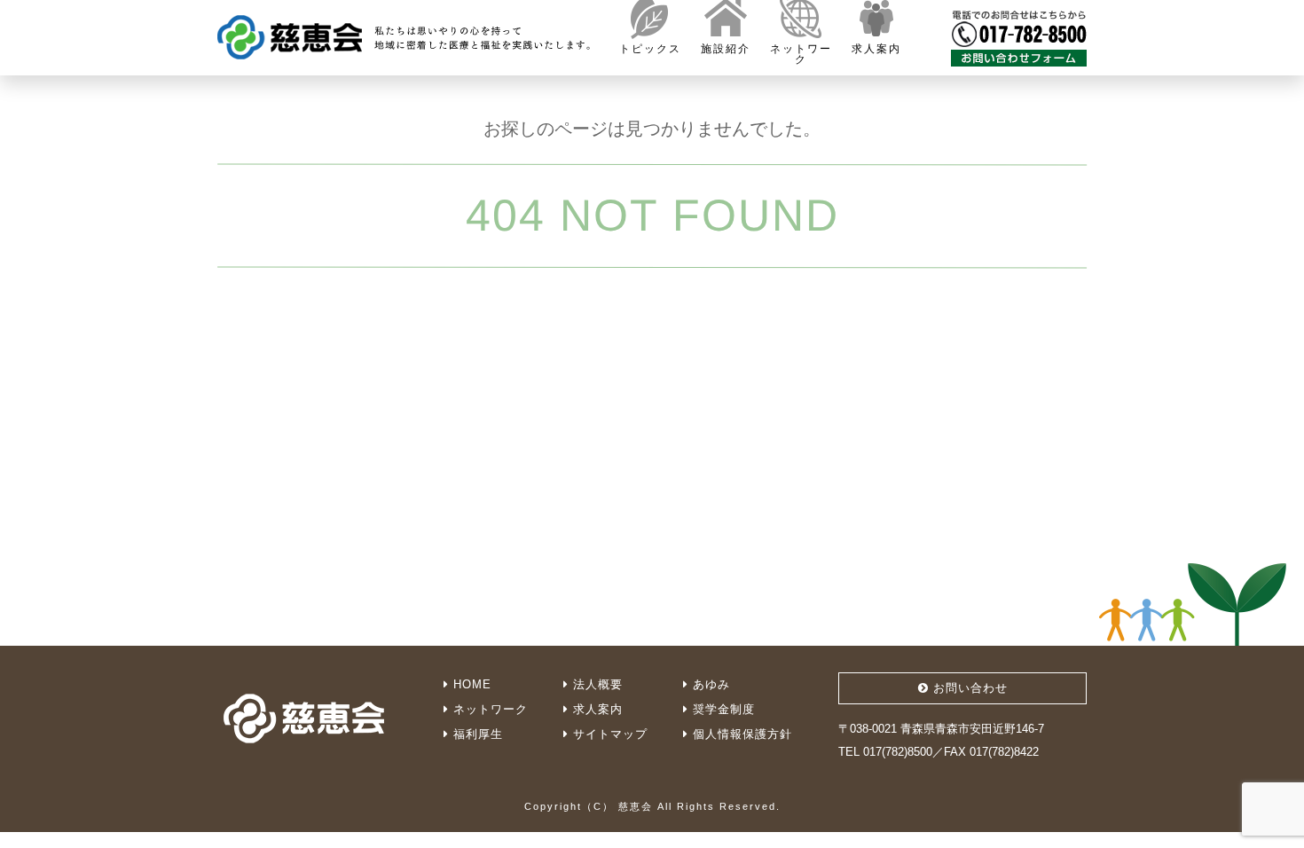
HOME (470, 684)
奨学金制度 (721, 709)
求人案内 (596, 709)
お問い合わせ (968, 688)
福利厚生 (476, 734)
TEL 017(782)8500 (885, 751)
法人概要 (596, 684)
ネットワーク (488, 709)
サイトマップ (608, 734)
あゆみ (709, 684)
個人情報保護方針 (740, 734)
